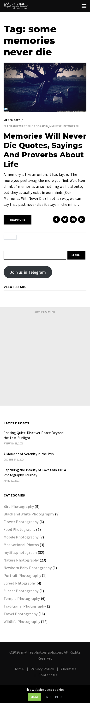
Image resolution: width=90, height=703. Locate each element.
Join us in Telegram (28, 272)
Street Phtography (20, 583)
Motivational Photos (21, 544)
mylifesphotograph (64, 126)
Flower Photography (21, 521)
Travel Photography (21, 613)
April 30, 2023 (11, 480)
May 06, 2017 (12, 120)
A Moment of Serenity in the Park (29, 454)
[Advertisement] (45, 361)
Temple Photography (22, 598)
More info (54, 697)
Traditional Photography (25, 606)
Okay (34, 697)
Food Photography (19, 529)
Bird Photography (19, 506)
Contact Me (48, 675)
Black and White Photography (26, 126)
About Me (68, 669)
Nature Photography (21, 560)
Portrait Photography (22, 575)
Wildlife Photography (22, 621)
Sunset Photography (21, 590)
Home (18, 669)
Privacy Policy (42, 669)
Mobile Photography (21, 537)
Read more (17, 219)
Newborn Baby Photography (28, 567)
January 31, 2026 (13, 443)
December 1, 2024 (14, 459)
